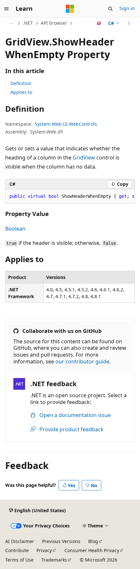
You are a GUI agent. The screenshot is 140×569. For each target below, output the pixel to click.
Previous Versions (61, 541)
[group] (70, 196)
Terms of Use (19, 560)
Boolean (15, 228)
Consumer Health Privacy (91, 550)
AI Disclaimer (19, 541)
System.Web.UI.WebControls (66, 124)
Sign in (127, 8)
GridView (84, 157)
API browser (54, 23)
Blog (93, 541)
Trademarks (54, 560)
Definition (21, 83)
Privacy (44, 550)
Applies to (21, 92)
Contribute (17, 550)
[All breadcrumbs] (11, 23)
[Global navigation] (6, 9)
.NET (28, 23)
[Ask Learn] (99, 23)
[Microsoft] (70, 9)
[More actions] (129, 23)
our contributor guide (82, 361)
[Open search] (110, 9)
